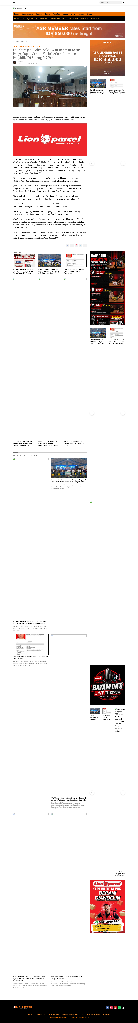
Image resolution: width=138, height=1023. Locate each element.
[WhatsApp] (119, 1008)
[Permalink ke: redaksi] (14, 62)
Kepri (73, 14)
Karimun (39, 14)
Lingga (65, 14)
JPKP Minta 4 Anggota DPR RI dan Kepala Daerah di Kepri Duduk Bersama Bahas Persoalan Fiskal (23, 443)
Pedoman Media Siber (58, 19)
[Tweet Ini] (72, 245)
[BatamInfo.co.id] (19, 8)
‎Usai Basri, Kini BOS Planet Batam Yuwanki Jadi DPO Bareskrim (74, 271)
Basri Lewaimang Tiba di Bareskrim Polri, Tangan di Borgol (74, 443)
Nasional (81, 14)
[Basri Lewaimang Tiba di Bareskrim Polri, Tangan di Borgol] (75, 358)
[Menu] (14, 2)
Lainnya (90, 14)
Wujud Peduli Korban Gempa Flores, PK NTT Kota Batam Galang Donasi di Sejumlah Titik (23, 271)
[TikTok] (123, 1008)
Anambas (56, 14)
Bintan (47, 14)
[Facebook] (107, 1008)
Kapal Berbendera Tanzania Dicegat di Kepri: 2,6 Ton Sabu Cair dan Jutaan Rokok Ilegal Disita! (49, 271)
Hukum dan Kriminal (25, 46)
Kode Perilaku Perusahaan (78, 19)
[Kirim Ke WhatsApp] (85, 245)
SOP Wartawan (41, 19)
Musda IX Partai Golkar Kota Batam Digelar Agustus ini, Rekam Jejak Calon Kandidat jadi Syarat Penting (48, 443)
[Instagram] (111, 1008)
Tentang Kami (28, 19)
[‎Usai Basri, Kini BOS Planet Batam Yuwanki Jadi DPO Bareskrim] (75, 260)
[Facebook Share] (67, 245)
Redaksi (17, 19)
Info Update (37, 46)
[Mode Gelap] (124, 2)
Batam (16, 14)
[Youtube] (115, 1008)
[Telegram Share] (80, 245)
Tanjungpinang (27, 14)
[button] (120, 2)
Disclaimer (95, 19)
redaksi (19, 62)
